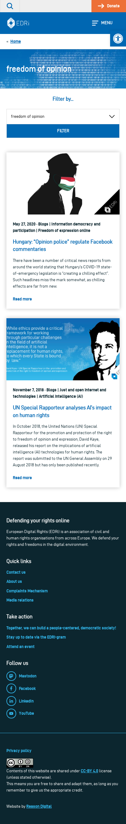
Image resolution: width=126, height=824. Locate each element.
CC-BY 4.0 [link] (89, 770)
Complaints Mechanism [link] (27, 590)
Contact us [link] (16, 572)
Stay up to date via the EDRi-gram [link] (36, 637)
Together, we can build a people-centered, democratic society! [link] (61, 627)
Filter (63, 131)
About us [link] (14, 581)
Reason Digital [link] (39, 806)
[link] (118, 39)
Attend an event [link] (20, 646)
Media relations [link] (20, 600)
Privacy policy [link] (18, 750)
